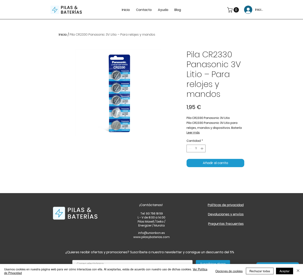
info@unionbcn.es (151, 233)
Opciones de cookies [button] (229, 271)
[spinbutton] (196, 148)
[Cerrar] (298, 271)
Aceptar (285, 271)
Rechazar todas (259, 271)
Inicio (63, 34)
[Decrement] (189, 148)
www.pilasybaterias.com (151, 237)
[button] (233, 10)
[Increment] (202, 148)
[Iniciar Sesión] (246, 9)
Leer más (193, 132)
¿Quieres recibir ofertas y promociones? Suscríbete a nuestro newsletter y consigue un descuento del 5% (149, 252)
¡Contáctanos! (151, 205)
